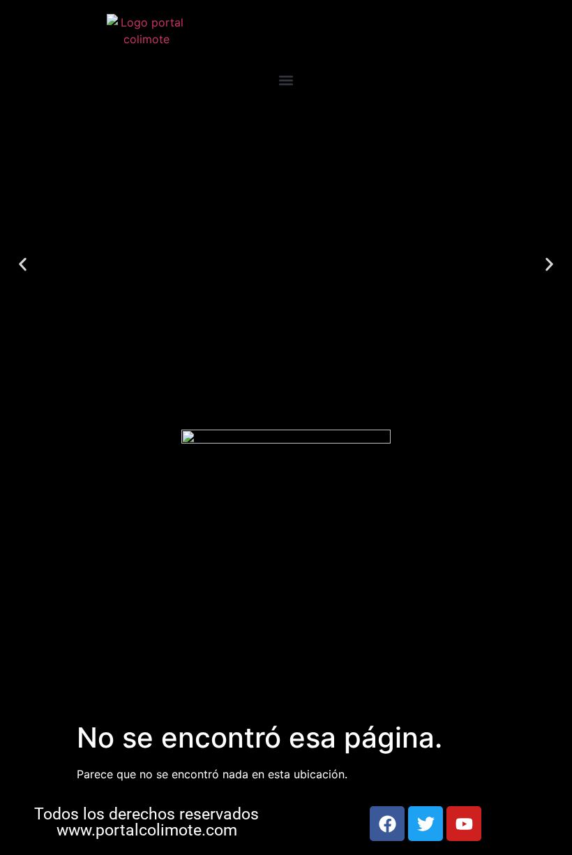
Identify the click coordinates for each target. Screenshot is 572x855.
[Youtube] (463, 823)
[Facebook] (387, 823)
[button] (286, 79)
